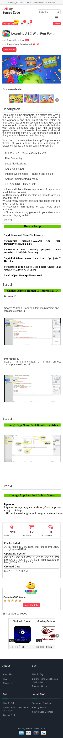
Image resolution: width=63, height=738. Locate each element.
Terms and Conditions (42, 703)
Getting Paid (9, 715)
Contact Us (8, 683)
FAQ (5, 679)
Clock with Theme (21, 621)
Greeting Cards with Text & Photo (48, 621)
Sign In (57, 23)
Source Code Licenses (42, 712)
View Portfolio (31, 605)
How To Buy (37, 674)
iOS (12, 640)
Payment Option (39, 686)
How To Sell (8, 703)
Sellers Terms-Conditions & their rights (16, 709)
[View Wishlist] (22, 23)
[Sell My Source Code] (11, 11)
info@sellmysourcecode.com (42, 2)
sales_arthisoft (16, 2)
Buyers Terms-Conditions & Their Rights (45, 680)
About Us (7, 674)
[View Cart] (28, 23)
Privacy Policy (39, 707)
